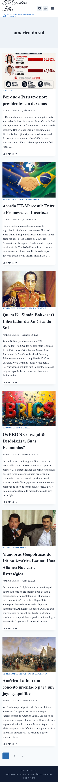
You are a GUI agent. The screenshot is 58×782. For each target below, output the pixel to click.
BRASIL (6, 199)
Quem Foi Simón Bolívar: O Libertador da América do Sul (28, 321)
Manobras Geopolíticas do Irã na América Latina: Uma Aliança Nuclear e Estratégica (29, 564)
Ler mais (10, 153)
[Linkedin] (39, 8)
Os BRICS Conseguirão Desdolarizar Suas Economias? (25, 441)
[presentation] (28, 71)
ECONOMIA (17, 199)
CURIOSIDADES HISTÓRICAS (31, 308)
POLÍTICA (8, 90)
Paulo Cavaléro (12, 110)
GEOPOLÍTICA (32, 199)
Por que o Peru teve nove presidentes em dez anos (25, 100)
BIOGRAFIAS (9, 308)
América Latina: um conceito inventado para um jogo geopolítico (28, 687)
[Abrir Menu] (53, 8)
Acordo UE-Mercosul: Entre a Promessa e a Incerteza (29, 209)
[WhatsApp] (45, 8)
